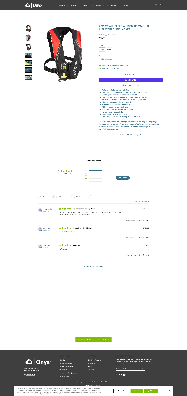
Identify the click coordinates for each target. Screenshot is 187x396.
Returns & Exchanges (66, 367)
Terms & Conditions (103, 382)
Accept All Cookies (151, 391)
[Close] (170, 391)
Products (87, 5)
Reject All (136, 391)
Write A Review (123, 178)
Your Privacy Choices (95, 385)
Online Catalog (64, 376)
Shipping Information (95, 360)
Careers (90, 367)
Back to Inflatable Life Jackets (95, 339)
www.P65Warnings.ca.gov (108, 129)
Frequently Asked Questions (69, 373)
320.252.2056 (30, 374)
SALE (126, 5)
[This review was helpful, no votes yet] (143, 221)
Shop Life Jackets (68, 5)
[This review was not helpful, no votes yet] (147, 221)
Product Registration (66, 363)
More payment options (130, 85)
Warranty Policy (65, 370)
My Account (91, 363)
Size (101, 55)
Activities (101, 5)
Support (115, 5)
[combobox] (64, 196)
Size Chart (63, 360)
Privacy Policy (81, 382)
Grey (109, 49)
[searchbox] (45, 196)
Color (102, 45)
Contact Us (91, 370)
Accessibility (92, 382)
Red (102, 49)
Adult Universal (106, 59)
